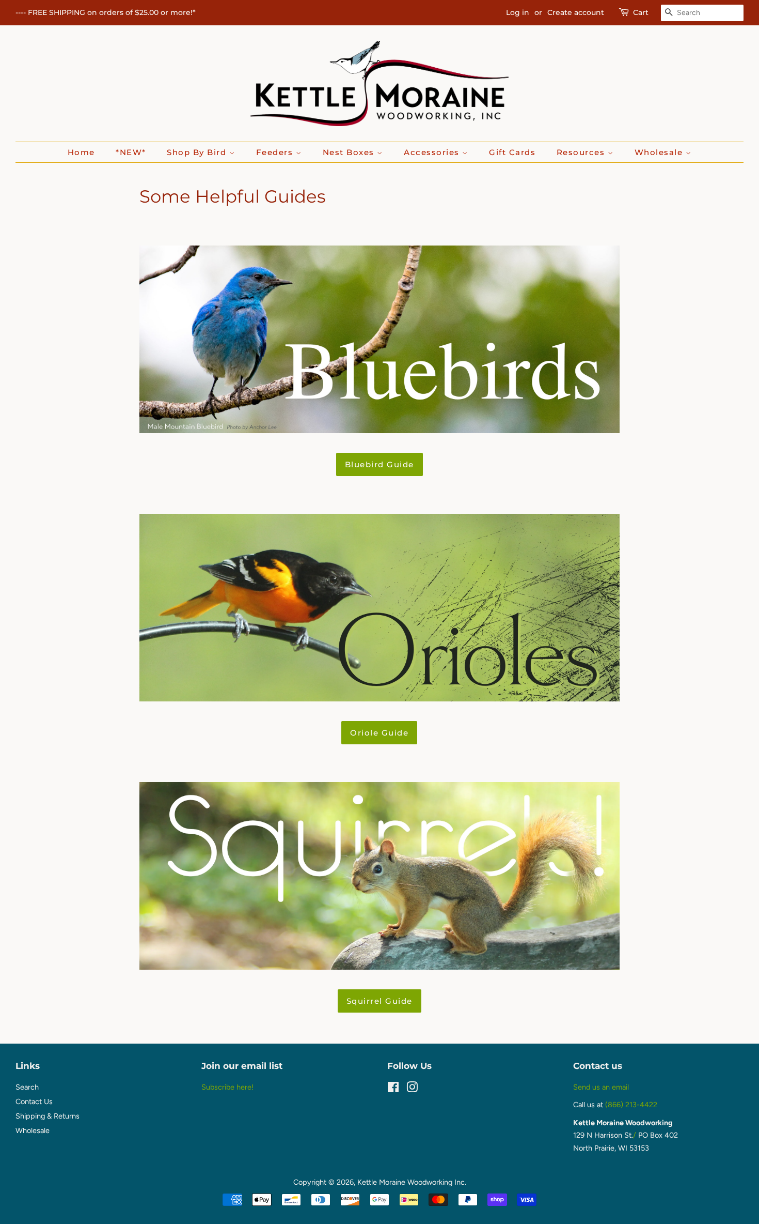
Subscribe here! (227, 1087)
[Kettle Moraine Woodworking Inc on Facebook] (393, 1089)
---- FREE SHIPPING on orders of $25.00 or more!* (105, 12)
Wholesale (660, 152)
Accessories (433, 152)
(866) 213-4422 (631, 1104)
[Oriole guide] (379, 698)
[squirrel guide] (379, 966)
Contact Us (34, 1101)
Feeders (276, 152)
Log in (517, 12)
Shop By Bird (198, 152)
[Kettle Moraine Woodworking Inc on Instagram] (412, 1089)
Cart (641, 12)
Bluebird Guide (379, 464)
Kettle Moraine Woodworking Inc (411, 1182)
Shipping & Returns (47, 1116)
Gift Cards (512, 152)
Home (81, 152)
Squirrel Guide (379, 1001)
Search (27, 1087)
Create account (575, 12)
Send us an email (601, 1087)
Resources (582, 152)
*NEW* (131, 152)
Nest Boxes (350, 152)
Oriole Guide (379, 733)
